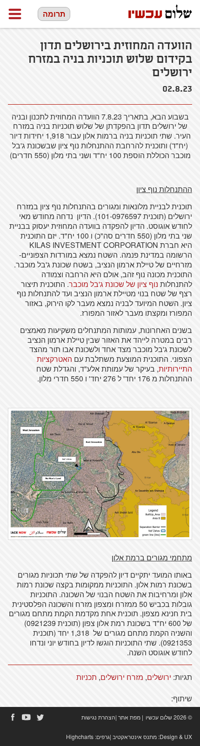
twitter (40, 717)
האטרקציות (54, 358)
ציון (142, 284)
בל (94, 284)
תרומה (54, 13)
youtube (26, 717)
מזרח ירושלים (121, 677)
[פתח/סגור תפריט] (15, 14)
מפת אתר (129, 717)
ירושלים (159, 677)
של (130, 284)
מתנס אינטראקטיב (135, 736)
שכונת (114, 284)
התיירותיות (175, 368)
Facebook (12, 717)
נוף (153, 284)
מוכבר (78, 284)
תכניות (86, 677)
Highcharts (79, 736)
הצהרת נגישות (98, 717)
